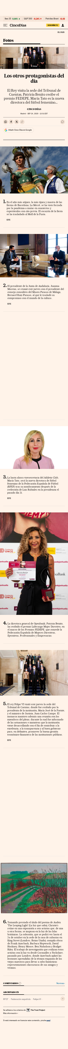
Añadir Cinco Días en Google (20, 130)
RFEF (5, 999)
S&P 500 (28, 19)
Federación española (21, 999)
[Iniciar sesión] (63, 25)
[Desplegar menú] (5, 25)
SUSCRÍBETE (53, 25)
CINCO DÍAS (34, 109)
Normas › (60, 983)
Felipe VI (37, 999)
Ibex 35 (8, 19)
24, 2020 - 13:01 (38, 114)
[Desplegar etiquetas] (63, 999)
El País (61, 32)
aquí (48, 1020)
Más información (10, 1013)
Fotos (8, 40)
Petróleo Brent (52, 19)
